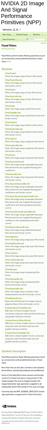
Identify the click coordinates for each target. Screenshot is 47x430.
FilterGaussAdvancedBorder (17, 184)
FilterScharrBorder (13, 96)
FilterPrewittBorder (13, 80)
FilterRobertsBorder (14, 129)
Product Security (25, 418)
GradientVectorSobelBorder (17, 333)
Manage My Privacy (22, 412)
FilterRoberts (11, 122)
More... (9, 61)
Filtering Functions (8, 49)
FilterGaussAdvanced (14, 162)
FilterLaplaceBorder (14, 145)
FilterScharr (10, 90)
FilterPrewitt (10, 73)
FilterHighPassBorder (14, 243)
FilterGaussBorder (13, 174)
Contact (37, 418)
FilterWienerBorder (13, 298)
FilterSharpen (11, 269)
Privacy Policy (7, 412)
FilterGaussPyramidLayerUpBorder (20, 212)
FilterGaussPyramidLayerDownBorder (21, 196)
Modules (43, 43)
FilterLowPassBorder (14, 260)
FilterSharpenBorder (14, 279)
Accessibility (36, 415)
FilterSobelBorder (13, 113)
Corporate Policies (9, 418)
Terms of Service (22, 415)
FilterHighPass (11, 237)
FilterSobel (10, 106)
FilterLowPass (11, 253)
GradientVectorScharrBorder (18, 320)
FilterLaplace (11, 139)
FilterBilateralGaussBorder (17, 227)
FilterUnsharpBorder (14, 289)
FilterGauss (10, 155)
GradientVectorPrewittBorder (18, 308)
